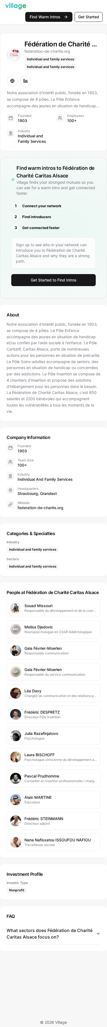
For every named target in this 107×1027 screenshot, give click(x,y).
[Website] (12, 80)
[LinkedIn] (25, 80)
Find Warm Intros (45, 16)
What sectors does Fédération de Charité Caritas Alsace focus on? (49, 934)
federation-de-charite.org (40, 507)
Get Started (88, 16)
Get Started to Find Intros (54, 280)
